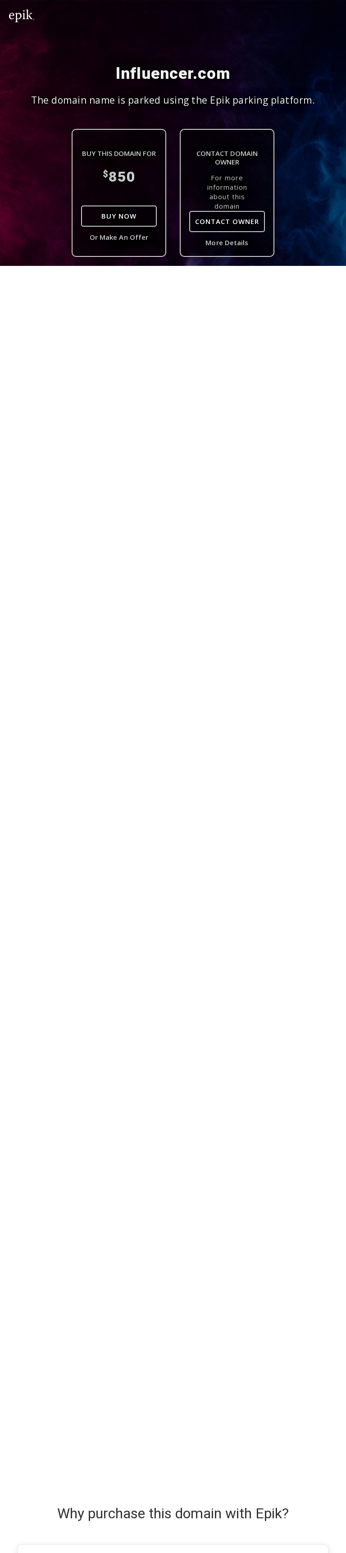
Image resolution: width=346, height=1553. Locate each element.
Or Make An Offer (119, 237)
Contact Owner (227, 221)
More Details (226, 242)
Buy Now (119, 215)
